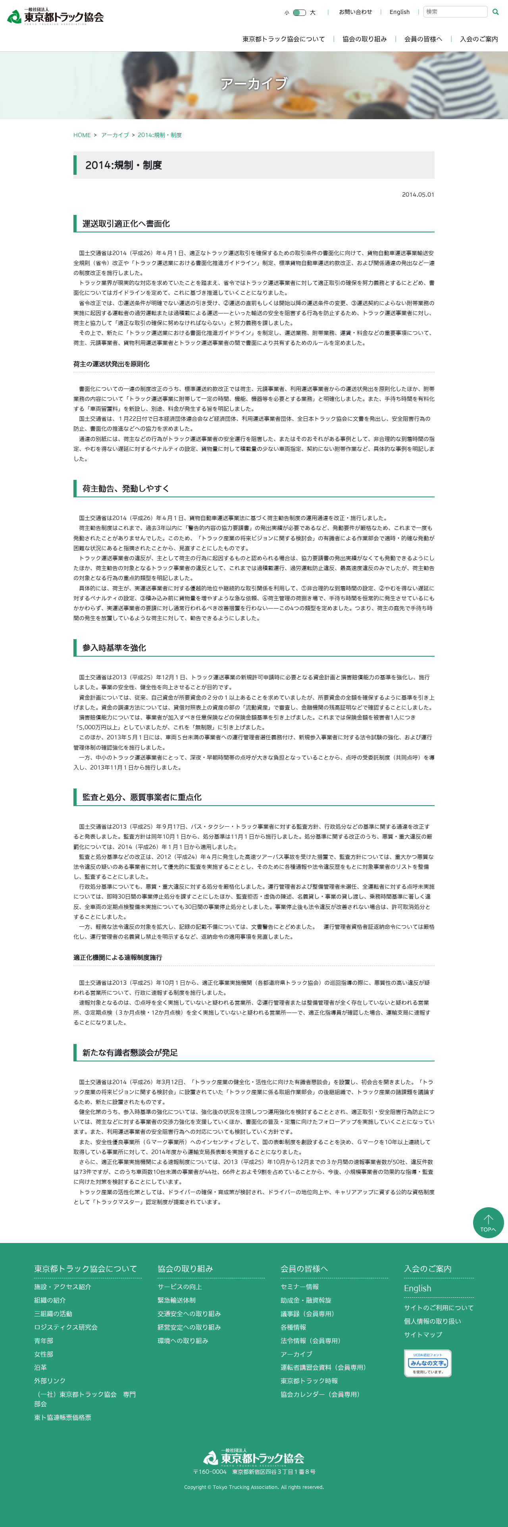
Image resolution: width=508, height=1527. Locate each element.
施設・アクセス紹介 (62, 1286)
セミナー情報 (300, 1286)
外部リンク (50, 1381)
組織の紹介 (50, 1300)
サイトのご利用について (439, 1308)
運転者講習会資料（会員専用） (325, 1367)
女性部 (43, 1354)
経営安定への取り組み (189, 1327)
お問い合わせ (355, 12)
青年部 (43, 1341)
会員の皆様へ (423, 39)
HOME (82, 135)
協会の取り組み (365, 39)
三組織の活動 (53, 1314)
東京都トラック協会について (283, 39)
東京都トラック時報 (309, 1381)
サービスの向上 (180, 1286)
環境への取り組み (183, 1341)
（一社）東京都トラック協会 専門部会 (85, 1399)
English (400, 12)
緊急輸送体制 (177, 1300)
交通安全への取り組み (189, 1314)
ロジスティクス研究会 (66, 1327)
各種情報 (293, 1327)
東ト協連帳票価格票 (62, 1417)
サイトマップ (423, 1335)
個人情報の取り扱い (432, 1321)
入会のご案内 (479, 39)
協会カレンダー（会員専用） (322, 1394)
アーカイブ (115, 135)
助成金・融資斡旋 (306, 1300)
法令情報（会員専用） (312, 1341)
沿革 (40, 1367)
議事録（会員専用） (309, 1314)
